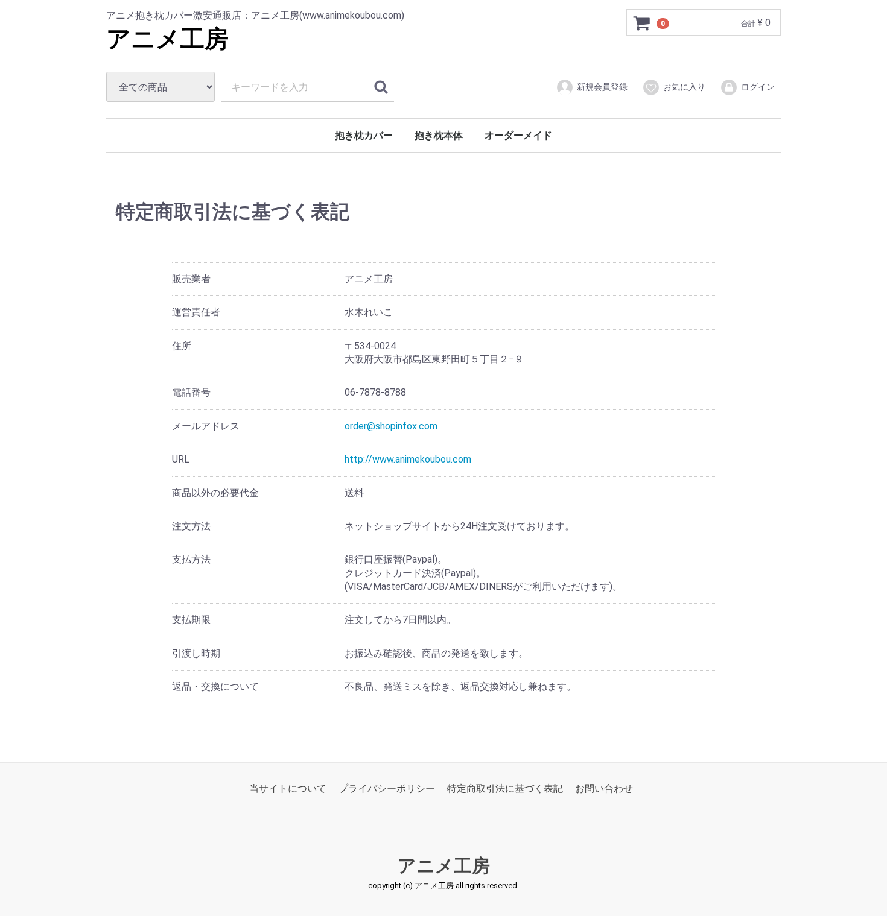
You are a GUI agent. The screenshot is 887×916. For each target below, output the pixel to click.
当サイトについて (287, 788)
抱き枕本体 (439, 135)
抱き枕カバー (364, 135)
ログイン (758, 87)
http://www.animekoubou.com (408, 459)
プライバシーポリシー (387, 788)
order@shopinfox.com (391, 426)
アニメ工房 (167, 39)
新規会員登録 (602, 87)
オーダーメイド (518, 135)
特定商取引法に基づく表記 (505, 788)
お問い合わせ (604, 788)
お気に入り (684, 87)
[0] (642, 23)
